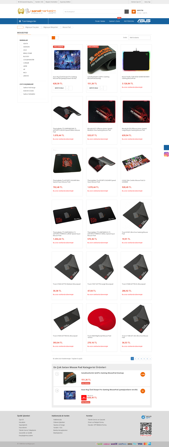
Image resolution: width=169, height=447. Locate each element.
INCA (25, 73)
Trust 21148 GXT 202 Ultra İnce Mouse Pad (135, 336)
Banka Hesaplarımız (60, 430)
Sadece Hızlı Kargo (29, 88)
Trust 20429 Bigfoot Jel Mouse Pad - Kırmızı (99, 336)
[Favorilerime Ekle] (67, 88)
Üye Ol (21, 420)
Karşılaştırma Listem (26, 435)
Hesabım (22, 422)
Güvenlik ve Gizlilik (25, 433)
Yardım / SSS (39, 2)
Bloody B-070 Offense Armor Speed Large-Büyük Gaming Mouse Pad (134, 129)
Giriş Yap (147, 2)
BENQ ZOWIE (27, 53)
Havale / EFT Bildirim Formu (97, 425)
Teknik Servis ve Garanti (96, 420)
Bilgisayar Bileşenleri (51, 27)
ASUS (25, 50)
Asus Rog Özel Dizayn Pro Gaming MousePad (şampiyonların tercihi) (65, 77)
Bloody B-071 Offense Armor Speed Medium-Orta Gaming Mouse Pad (99, 129)
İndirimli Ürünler (28, 91)
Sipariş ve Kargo (59, 425)
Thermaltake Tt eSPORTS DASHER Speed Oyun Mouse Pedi (101, 181)
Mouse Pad (67, 27)
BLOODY (26, 56)
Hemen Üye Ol (136, 2)
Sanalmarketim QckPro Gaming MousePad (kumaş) (98, 77)
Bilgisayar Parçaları (32, 27)
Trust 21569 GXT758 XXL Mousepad (65, 336)
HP (24, 69)
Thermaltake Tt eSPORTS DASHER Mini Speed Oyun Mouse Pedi (66, 181)
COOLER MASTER (28, 60)
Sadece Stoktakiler (29, 94)
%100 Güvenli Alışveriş (25, 2)
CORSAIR (26, 63)
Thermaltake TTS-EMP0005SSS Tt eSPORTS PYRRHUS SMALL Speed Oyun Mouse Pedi (101, 234)
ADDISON (26, 47)
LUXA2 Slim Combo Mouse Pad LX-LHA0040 (134, 181)
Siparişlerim (23, 425)
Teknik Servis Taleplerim (27, 430)
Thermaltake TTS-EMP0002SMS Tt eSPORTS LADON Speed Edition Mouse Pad (66, 130)
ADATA (25, 44)
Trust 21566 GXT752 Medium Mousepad (66, 284)
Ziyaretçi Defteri (65, 2)
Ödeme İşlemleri (59, 422)
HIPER (25, 66)
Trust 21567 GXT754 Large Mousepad (100, 284)
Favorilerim (23, 428)
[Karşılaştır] (70, 88)
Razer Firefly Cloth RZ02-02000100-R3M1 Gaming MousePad (136, 77)
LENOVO (26, 76)
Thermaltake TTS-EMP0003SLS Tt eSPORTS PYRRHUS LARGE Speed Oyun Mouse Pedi (66, 234)
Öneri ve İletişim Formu (96, 422)
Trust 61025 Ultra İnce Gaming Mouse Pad (135, 233)
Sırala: (125, 37)
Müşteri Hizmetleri (51, 2)
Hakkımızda (57, 420)
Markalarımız (58, 433)
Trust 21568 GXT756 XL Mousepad (133, 284)
